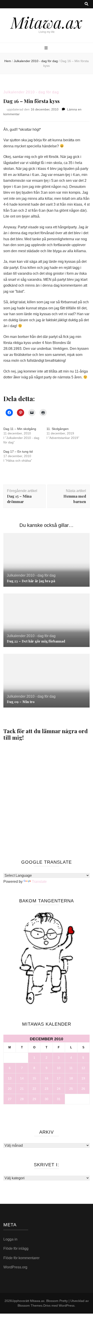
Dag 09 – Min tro (21, 701)
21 (22, 1088)
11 (71, 1068)
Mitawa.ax (46, 22)
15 (34, 1078)
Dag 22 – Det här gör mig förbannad (36, 641)
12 (83, 1068)
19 (83, 1078)
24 (58, 1088)
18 (71, 1078)
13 (10, 1078)
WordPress (66, 1305)
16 (46, 1078)
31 (58, 1099)
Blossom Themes (30, 1305)
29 (34, 1099)
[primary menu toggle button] (46, 48)
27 (10, 1099)
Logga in (10, 1239)
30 (46, 1099)
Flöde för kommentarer (21, 1258)
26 (83, 1088)
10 (58, 1068)
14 (22, 1078)
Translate (39, 881)
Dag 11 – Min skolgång (19, 429)
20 (10, 1088)
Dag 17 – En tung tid (18, 451)
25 (71, 1088)
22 (34, 1088)
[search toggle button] (86, 4)
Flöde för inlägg (15, 1248)
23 (46, 1088)
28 (22, 1099)
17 (58, 1078)
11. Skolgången (57, 429)
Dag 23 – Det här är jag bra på (31, 581)
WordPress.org (15, 1267)
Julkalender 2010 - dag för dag (31, 92)
